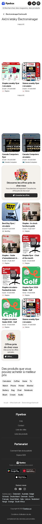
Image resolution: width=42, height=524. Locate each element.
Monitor (30, 386)
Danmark (24, 496)
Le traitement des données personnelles (21, 519)
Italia (22, 499)
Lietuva (27, 499)
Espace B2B (21, 455)
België (31, 494)
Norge (4, 501)
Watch (5, 386)
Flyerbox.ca (27, 509)
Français (5, 499)
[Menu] (38, 3)
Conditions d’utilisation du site (21, 514)
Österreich (17, 494)
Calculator (7, 381)
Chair (19, 390)
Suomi (31, 496)
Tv (31, 381)
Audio (20, 395)
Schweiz (5, 496)
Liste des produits (21, 434)
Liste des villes (21, 429)
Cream (12, 395)
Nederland (35, 499)
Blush (5, 395)
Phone (13, 386)
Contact (21, 425)
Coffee (17, 381)
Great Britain (14, 499)
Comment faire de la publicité (21, 451)
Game (24, 381)
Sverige (11, 501)
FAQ (21, 421)
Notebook (28, 390)
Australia (25, 494)
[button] (34, 3)
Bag (12, 390)
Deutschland (14, 496)
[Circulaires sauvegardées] (29, 3)
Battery (6, 390)
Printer (21, 386)
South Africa (20, 501)
